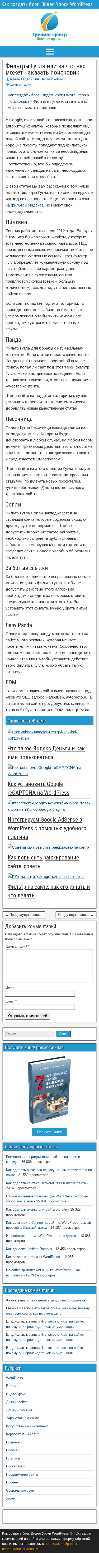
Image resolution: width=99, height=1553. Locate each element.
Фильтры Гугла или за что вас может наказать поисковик (46, 69)
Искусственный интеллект (27, 1426)
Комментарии (20, 84)
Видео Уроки (16, 1394)
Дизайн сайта (16, 1402)
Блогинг (12, 1386)
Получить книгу (49, 1132)
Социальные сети (20, 1490)
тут (22, 557)
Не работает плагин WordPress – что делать (41, 1236)
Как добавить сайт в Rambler (29, 1249)
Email (11, 1001)
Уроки (10, 1498)
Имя (10, 988)
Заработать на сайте (22, 1418)
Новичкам (14, 1442)
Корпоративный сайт (22, 1434)
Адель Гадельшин (24, 79)
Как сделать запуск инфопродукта (57, 1300)
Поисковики (55, 79)
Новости (12, 1450)
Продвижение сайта (22, 1474)
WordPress (14, 1378)
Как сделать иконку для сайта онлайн (36, 1209)
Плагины (13, 1458)
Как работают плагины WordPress (33, 1257)
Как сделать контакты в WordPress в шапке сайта (46, 1183)
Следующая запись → (76, 915)
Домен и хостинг (19, 1410)
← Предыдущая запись (24, 915)
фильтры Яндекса (27, 205)
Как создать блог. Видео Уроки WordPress (47, 4)
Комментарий (18, 946)
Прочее (12, 1482)
